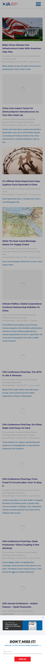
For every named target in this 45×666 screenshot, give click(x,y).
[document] (22, 333)
